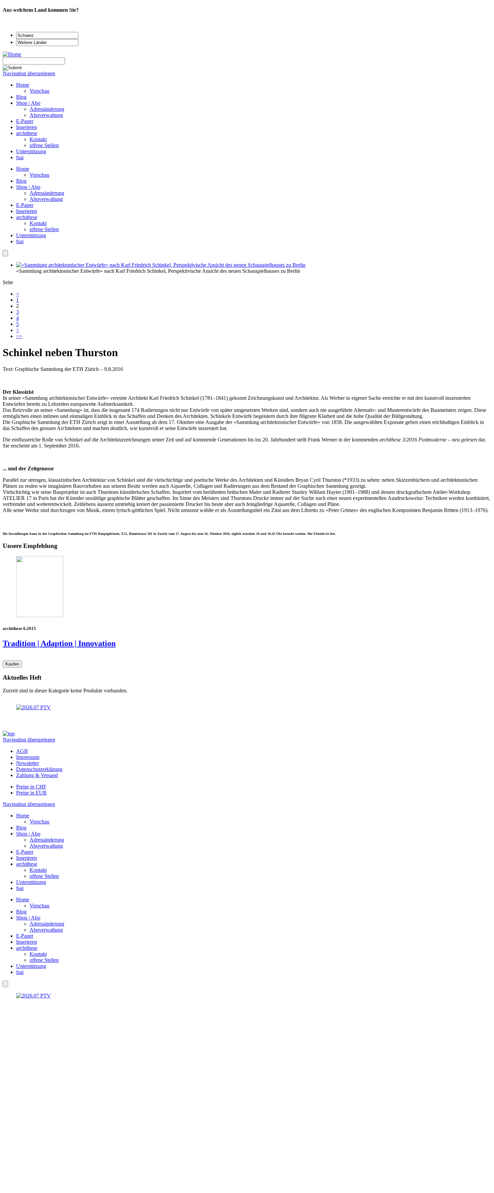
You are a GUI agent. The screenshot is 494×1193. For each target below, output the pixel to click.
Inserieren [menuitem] (26, 127)
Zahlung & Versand (37, 775)
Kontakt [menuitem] (38, 139)
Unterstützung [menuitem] (31, 151)
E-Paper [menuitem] (24, 121)
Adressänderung (47, 193)
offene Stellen (44, 229)
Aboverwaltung (46, 199)
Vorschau (39, 175)
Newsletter (27, 763)
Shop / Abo (28, 187)
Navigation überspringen (29, 73)
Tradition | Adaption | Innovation (59, 643)
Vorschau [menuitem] (39, 91)
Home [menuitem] (22, 85)
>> (19, 336)
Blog (21, 181)
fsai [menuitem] (20, 157)
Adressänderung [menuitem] (47, 109)
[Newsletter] (5, 253)
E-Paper (24, 205)
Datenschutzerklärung (39, 769)
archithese (26, 217)
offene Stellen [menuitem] (44, 145)
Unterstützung (31, 235)
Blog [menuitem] (21, 97)
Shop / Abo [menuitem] (28, 103)
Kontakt (38, 223)
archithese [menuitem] (26, 133)
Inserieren (26, 211)
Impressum (27, 757)
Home (22, 169)
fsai (20, 241)
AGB (22, 751)
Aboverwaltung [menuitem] (46, 115)
